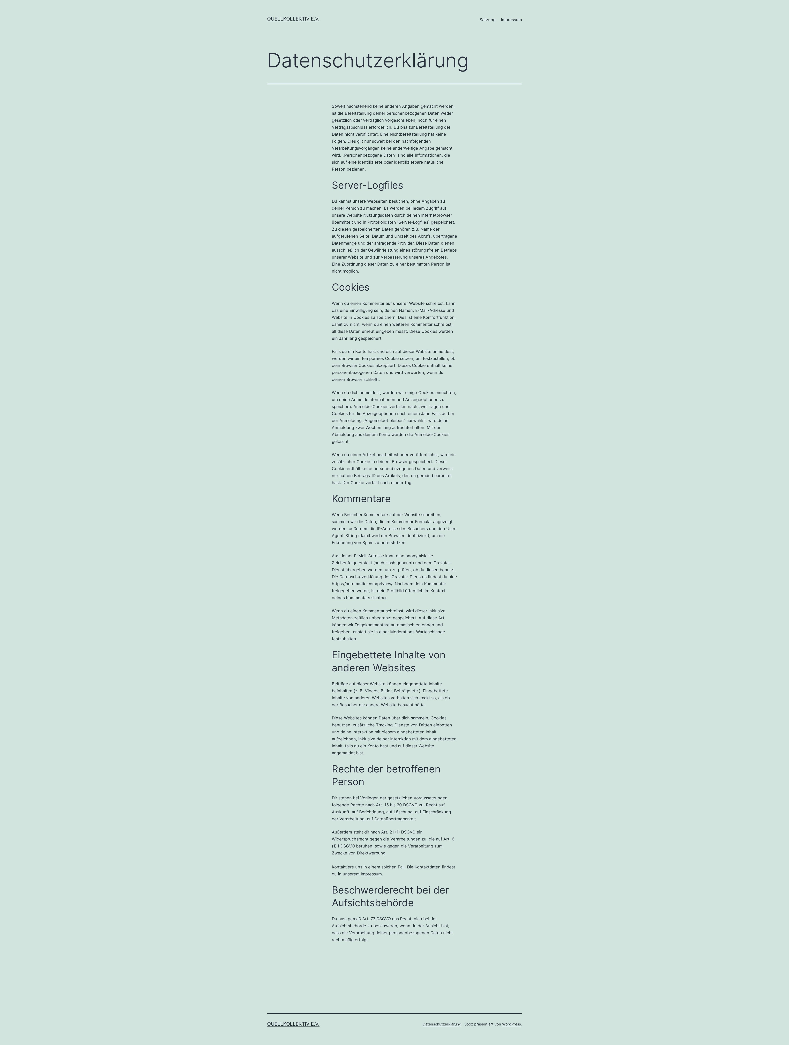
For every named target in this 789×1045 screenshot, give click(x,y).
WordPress (511, 1024)
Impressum (511, 19)
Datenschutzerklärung (442, 1024)
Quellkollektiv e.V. (293, 19)
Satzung (488, 19)
